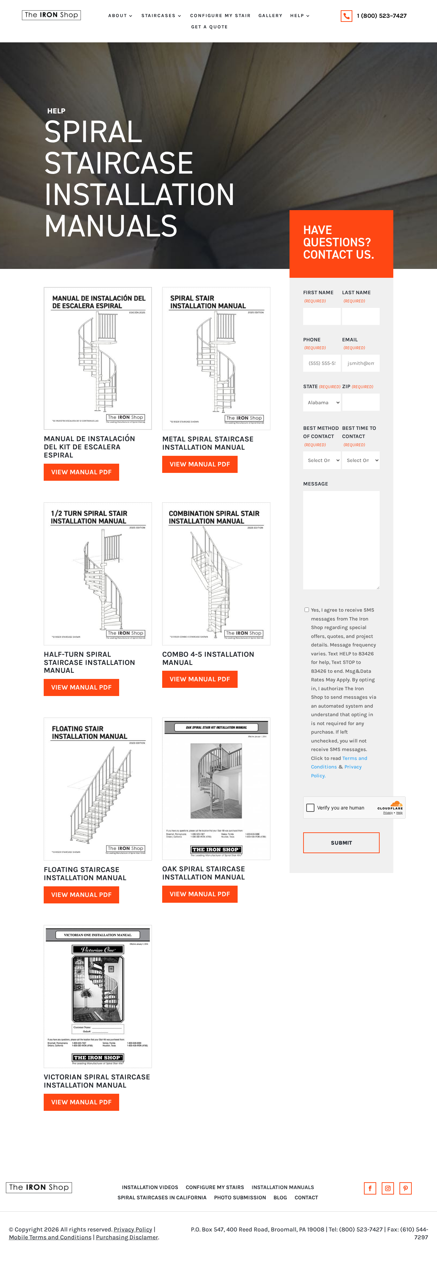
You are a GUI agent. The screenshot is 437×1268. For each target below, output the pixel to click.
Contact (306, 1198)
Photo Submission (240, 1198)
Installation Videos (150, 1187)
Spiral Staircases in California (162, 1198)
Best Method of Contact (321, 436)
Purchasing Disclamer (127, 1237)
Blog (280, 1198)
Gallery (270, 15)
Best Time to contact (359, 436)
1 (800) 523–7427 (382, 15)
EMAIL (353, 344)
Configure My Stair (220, 15)
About (117, 15)
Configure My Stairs (215, 1187)
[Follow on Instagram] (388, 1188)
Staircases (158, 15)
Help (297, 15)
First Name (318, 296)
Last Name (356, 296)
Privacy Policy (133, 1229)
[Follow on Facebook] (370, 1188)
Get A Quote (209, 27)
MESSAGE (315, 484)
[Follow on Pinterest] (405, 1188)
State (321, 386)
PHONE (314, 344)
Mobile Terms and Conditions (50, 1237)
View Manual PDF (81, 472)
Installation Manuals (283, 1187)
